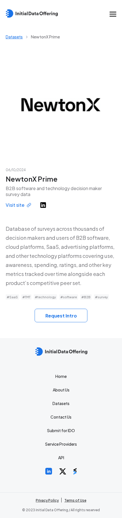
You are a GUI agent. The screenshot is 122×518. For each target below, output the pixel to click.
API (61, 457)
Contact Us (61, 416)
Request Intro (61, 316)
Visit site (15, 205)
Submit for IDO (61, 430)
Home (61, 376)
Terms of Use (75, 500)
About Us (61, 389)
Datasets (14, 37)
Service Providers (61, 444)
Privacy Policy (47, 500)
